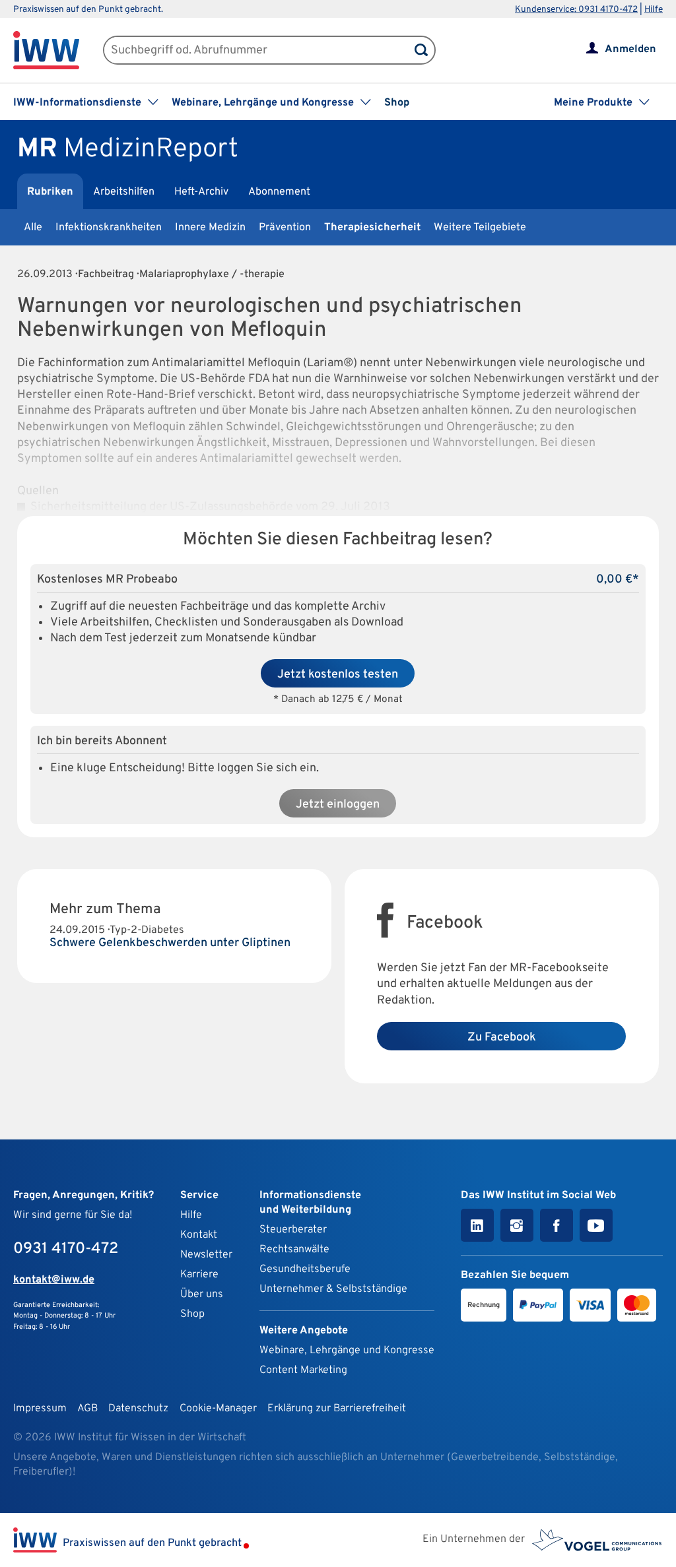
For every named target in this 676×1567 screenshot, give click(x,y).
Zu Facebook (501, 1037)
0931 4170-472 (65, 1249)
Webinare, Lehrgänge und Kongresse (346, 1350)
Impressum (40, 1408)
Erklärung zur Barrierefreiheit (336, 1408)
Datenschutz (138, 1408)
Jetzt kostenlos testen (337, 674)
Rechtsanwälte (294, 1249)
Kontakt (198, 1235)
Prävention (285, 227)
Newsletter (206, 1255)
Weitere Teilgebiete (480, 227)
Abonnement (279, 192)
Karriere (199, 1274)
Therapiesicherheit (372, 227)
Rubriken (50, 192)
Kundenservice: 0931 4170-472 (576, 9)
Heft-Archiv (201, 192)
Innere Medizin (210, 227)
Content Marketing (303, 1370)
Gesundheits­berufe (305, 1269)
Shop (396, 103)
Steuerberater (293, 1229)
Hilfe (653, 9)
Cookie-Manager (218, 1408)
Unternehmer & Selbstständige (333, 1289)
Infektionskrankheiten (108, 227)
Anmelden (630, 49)
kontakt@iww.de (53, 1280)
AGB (87, 1408)
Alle (33, 227)
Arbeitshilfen (123, 192)
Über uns (201, 1294)
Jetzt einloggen (338, 804)
